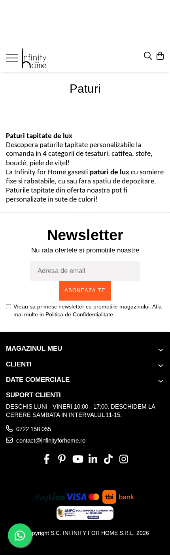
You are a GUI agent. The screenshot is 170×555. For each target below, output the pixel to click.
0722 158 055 (33, 429)
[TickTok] (108, 459)
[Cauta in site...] (148, 56)
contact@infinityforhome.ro (50, 440)
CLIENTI (19, 364)
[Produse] (13, 60)
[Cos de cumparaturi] (160, 56)
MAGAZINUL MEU (34, 348)
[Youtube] (77, 459)
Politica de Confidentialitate (79, 314)
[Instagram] (123, 459)
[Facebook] (46, 459)
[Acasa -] (53, 58)
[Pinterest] (62, 459)
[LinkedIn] (93, 459)
